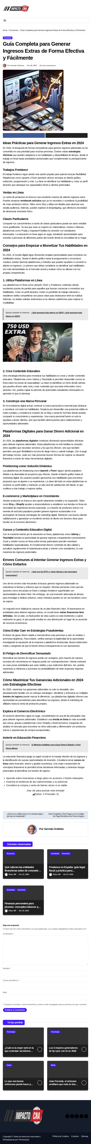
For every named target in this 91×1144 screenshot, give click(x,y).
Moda (53, 1065)
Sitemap (84, 1136)
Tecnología (11, 1032)
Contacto (75, 1136)
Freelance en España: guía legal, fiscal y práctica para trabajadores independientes (67, 870)
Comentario (8, 934)
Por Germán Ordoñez (15, 65)
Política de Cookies (60, 1136)
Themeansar (23, 1140)
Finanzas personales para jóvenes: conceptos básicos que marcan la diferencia (23, 907)
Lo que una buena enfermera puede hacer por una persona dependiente (19, 1084)
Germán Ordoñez (54, 828)
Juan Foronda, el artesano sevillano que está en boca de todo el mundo (63, 1084)
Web (5, 992)
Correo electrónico (11, 980)
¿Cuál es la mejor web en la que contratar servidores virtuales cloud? (19, 1051)
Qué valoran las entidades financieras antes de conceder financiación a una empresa (22, 870)
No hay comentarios (48, 65)
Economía (7, 38)
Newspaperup (9, 1140)
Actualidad (55, 853)
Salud (9, 1065)
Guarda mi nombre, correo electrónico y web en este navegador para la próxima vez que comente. (46, 1004)
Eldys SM (12, 874)
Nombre (7, 968)
